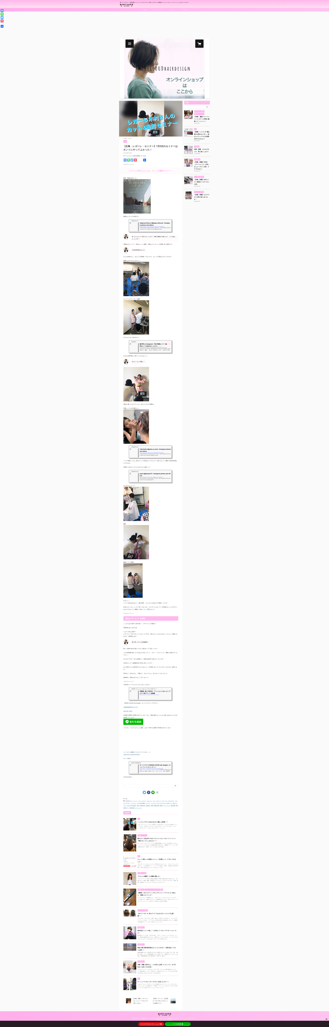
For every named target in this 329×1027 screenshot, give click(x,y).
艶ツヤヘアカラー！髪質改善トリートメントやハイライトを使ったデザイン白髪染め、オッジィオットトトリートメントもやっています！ (164, 1018)
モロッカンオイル (161, 803)
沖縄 (138, 805)
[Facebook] (2, 10)
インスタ (185, 9)
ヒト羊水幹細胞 (141, 803)
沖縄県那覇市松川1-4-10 (130, 707)
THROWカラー (129, 801)
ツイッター (171, 9)
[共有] (2, 26)
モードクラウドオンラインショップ (150, 1024)
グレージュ (164, 801)
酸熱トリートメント (165, 805)
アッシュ (135, 801)
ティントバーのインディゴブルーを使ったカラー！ (153, 982)
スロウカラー (171, 801)
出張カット (169, 803)
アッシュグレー (142, 801)
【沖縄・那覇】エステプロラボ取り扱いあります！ (201, 197)
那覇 (152, 805)
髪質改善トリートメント (136, 808)
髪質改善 (173, 805)
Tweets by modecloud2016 (131, 754)
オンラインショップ (158, 9)
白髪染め (148, 805)
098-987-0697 (127, 711)
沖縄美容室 (142, 805)
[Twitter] (2, 17)
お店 (126, 798)
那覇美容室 (156, 805)
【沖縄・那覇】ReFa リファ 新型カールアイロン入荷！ (201, 182)
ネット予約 (144, 9)
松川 (128, 805)
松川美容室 (133, 805)
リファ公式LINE (177, 1024)
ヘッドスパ (153, 803)
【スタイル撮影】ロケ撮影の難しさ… (149, 876)
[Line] (2, 14)
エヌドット (150, 801)
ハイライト (133, 803)
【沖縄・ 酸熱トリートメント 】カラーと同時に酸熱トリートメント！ (201, 119)
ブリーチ (147, 803)
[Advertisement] (164, 24)
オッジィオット (157, 801)
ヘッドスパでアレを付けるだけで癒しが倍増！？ (153, 822)
